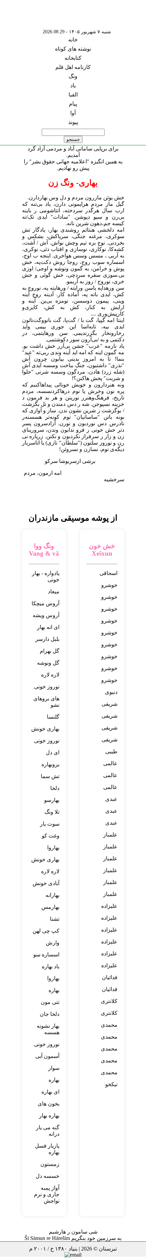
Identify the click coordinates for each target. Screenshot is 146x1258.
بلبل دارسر (47, 639)
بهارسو (51, 800)
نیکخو (111, 1084)
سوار (53, 1068)
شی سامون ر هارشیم (73, 1232)
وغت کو (50, 836)
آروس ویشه (46, 615)
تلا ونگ (51, 812)
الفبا (73, 94)
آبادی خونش (46, 883)
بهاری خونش (45, 729)
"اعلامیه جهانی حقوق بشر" (59, 161)
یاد (73, 85)
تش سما (50, 776)
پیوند (73, 122)
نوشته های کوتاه (73, 49)
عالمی (110, 763)
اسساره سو (46, 954)
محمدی (109, 1025)
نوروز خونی (46, 686)
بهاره (54, 990)
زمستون (49, 1164)
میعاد (53, 591)
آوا (73, 113)
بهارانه (52, 895)
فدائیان (109, 977)
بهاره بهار (49, 1115)
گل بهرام (49, 651)
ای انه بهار (48, 627)
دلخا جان (49, 1014)
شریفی (109, 704)
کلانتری (109, 1001)
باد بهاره (50, 966)
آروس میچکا (45, 603)
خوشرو (109, 585)
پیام (73, 104)
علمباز (110, 835)
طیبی (111, 751)
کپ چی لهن (46, 931)
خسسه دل (47, 1176)
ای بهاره (50, 1092)
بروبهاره (50, 764)
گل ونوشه (48, 663)
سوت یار (49, 824)
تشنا (54, 919)
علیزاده (109, 906)
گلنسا (53, 717)
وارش (52, 943)
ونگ (73, 76)
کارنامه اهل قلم (73, 67)
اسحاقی (108, 573)
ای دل (52, 752)
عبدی (111, 799)
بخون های (48, 1104)
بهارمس (50, 907)
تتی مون (50, 1002)
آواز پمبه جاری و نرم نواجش (46, 1194)
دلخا (54, 788)
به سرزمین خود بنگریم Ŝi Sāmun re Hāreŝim (73, 1238)
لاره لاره (50, 675)
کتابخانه (73, 58)
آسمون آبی (47, 1056)
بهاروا (53, 847)
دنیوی (111, 692)
